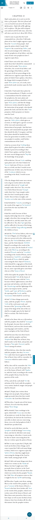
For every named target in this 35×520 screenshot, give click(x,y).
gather (28, 370)
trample (25, 190)
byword (21, 344)
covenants (8, 359)
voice (28, 279)
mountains (8, 296)
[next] (26, 518)
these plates (23, 66)
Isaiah (30, 473)
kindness (8, 228)
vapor (15, 291)
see (26, 381)
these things (14, 407)
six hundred (26, 205)
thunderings (11, 286)
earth (19, 293)
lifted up (15, 250)
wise (30, 110)
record (13, 44)
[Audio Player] (29, 514)
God (14, 234)
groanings (18, 306)
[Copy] (2, 29)
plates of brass (10, 453)
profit (20, 478)
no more (26, 352)
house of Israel (20, 271)
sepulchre (18, 257)
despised (8, 339)
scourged (29, 322)
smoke (7, 291)
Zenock (13, 252)
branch (7, 488)
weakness (12, 172)
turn (6, 355)
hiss (13, 344)
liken (12, 475)
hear (30, 488)
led (6, 236)
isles (29, 365)
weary (19, 413)
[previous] (8, 518)
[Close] (2, 22)
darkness (27, 262)
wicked (30, 248)
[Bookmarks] (24, 8)
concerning (26, 431)
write (23, 160)
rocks (7, 304)
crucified (27, 252)
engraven (8, 49)
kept (27, 154)
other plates (15, 120)
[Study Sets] (21, 8)
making (23, 145)
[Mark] (2, 25)
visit (18, 277)
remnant (11, 486)
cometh (19, 203)
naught (22, 185)
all (11, 299)
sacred (7, 165)
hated (7, 346)
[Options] (31, 8)
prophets (8, 431)
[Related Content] (28, 8)
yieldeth (27, 243)
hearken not (9, 199)
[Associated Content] (34, 234)
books (25, 464)
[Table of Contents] (2, 7)
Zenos (16, 259)
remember (8, 399)
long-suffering (21, 228)
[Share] (2, 32)
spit (23, 223)
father (25, 49)
